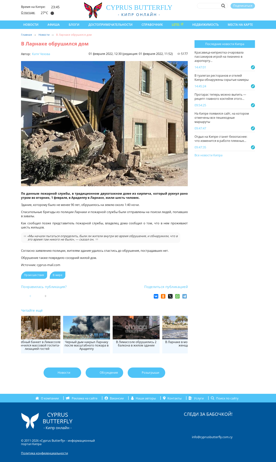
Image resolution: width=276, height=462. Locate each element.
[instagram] (225, 14)
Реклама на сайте (84, 398)
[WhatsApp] (177, 296)
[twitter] (232, 14)
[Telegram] (184, 296)
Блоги (74, 25)
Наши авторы (146, 398)
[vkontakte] (246, 14)
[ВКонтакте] (156, 296)
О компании (50, 398)
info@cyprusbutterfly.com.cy (212, 437)
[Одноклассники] (163, 296)
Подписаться (242, 6)
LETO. (176, 25)
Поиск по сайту (227, 398)
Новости (30, 25)
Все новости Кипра (208, 155)
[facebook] (218, 14)
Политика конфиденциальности (44, 453)
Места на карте (240, 25)
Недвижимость (205, 25)
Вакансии (117, 398)
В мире (57, 275)
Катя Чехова (40, 54)
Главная (26, 34)
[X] (170, 296)
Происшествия (34, 275)
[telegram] (239, 14)
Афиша (54, 25)
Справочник (152, 25)
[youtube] (253, 14)
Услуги (199, 398)
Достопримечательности (110, 25)
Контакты (174, 398)
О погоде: (28, 13)
